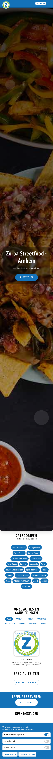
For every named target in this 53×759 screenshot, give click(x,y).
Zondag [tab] (44, 623)
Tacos (43, 564)
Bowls (8, 580)
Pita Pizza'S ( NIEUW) (22, 580)
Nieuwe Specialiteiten (14, 569)
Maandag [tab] (18, 619)
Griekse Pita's (36, 558)
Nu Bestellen (26, 277)
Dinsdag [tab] (29, 619)
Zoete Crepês (19, 553)
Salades (9, 575)
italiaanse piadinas (39, 575)
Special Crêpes (33, 553)
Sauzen (44, 580)
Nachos (44, 569)
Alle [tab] (9, 619)
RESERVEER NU (26, 702)
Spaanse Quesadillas (19, 558)
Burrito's (23, 564)
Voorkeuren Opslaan (27, 754)
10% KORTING (26, 659)
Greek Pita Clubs (22, 575)
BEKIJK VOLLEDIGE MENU (26, 682)
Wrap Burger (12, 564)
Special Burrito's (32, 569)
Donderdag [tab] (10, 623)
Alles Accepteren (10, 754)
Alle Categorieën (19, 547)
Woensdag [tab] (41, 619)
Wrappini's (34, 564)
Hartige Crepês (35, 547)
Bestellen (40, 3)
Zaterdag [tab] (33, 623)
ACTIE (35, 580)
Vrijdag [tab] (22, 623)
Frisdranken (26, 586)
